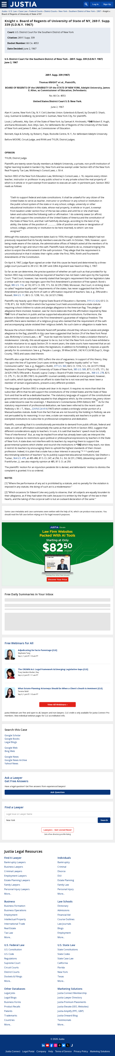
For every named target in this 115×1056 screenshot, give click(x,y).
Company (41, 1051)
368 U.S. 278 (97, 372)
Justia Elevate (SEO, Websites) (73, 1006)
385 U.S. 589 (79, 369)
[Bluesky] (63, 1045)
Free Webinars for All (19, 643)
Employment (10, 914)
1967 (99, 11)
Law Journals (64, 923)
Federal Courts (35, 11)
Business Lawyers (13, 866)
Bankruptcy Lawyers (15, 862)
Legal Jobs (9, 993)
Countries (9, 1020)
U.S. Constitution (13, 949)
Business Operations (15, 910)
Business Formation (14, 905)
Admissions (63, 910)
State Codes (64, 954)
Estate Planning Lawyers (17, 880)
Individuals (64, 857)
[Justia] (23, 4)
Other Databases (14, 988)
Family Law (63, 884)
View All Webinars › (58, 704)
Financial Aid (64, 914)
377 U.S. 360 (60, 366)
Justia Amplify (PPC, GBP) (71, 1011)
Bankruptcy (64, 862)
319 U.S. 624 (93, 300)
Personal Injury (66, 889)
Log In (95, 4)
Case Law (23, 11)
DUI (60, 875)
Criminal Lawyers (13, 871)
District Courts (50, 11)
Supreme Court (12, 963)
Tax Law (8, 932)
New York (63, 11)
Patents (8, 1011)
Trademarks (10, 1015)
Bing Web (10, 751)
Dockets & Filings (13, 976)
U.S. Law (13, 11)
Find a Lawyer (14, 807)
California (63, 963)
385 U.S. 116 (17, 285)
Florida (61, 967)
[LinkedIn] (43, 1045)
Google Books (12, 738)
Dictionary (63, 905)
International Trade (14, 923)
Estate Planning (66, 880)
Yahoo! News (11, 763)
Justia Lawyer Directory (70, 997)
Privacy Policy (81, 1051)
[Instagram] (55, 1045)
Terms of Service (63, 1051)
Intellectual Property (15, 919)
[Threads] (59, 1045)
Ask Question (57, 792)
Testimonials (64, 1020)
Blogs (61, 928)
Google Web (11, 747)
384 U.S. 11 (18, 295)
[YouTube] (47, 1045)
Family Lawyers (12, 884)
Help (50, 1051)
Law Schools (65, 901)
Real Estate (10, 928)
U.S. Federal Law (14, 945)
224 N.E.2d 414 (39, 408)
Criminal (62, 866)
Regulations (10, 958)
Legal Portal (28, 1051)
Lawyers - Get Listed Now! (58, 829)
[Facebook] (51, 1045)
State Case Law (65, 958)
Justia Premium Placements (72, 1002)
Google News (12, 756)
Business (9, 901)
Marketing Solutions (70, 988)
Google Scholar (13, 735)
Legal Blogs (11, 742)
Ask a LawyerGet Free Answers (16, 779)
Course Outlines (66, 919)
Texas (61, 976)
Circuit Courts (11, 967)
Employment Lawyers (15, 875)
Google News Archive (16, 760)
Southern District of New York (82, 11)
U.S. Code (9, 954)
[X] (67, 1045)
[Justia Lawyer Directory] (71, 1045)
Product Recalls (12, 1006)
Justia (4, 11)
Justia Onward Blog (68, 1015)
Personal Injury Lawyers (17, 889)
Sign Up (107, 4)
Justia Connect (12, 1051)
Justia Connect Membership (72, 993)
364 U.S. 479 (19, 458)
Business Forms (12, 1002)
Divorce (61, 871)
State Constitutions (68, 949)
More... (7, 893)
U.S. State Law (66, 945)
